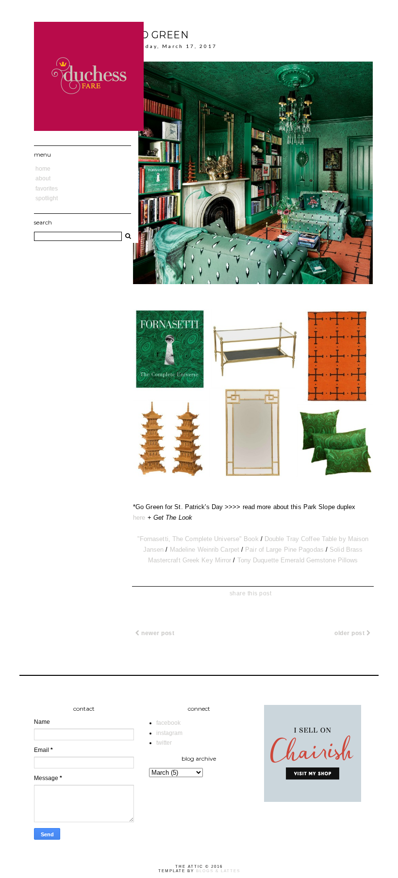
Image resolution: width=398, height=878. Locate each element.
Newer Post (157, 633)
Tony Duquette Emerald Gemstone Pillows (297, 560)
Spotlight (46, 198)
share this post (251, 593)
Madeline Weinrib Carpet (204, 549)
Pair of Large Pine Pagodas (284, 549)
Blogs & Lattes (218, 871)
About (42, 178)
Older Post (350, 633)
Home (42, 168)
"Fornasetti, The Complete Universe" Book (198, 539)
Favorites (46, 188)
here (139, 517)
